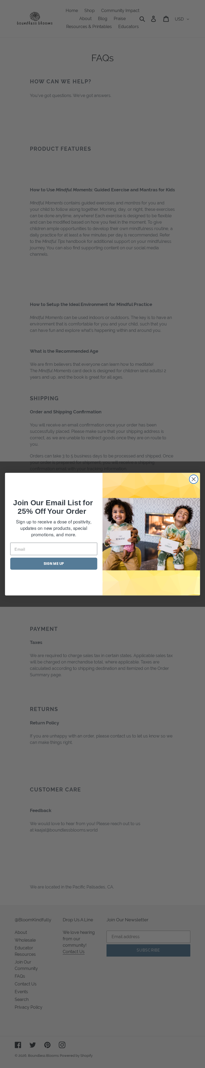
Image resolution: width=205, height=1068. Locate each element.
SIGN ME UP (54, 563)
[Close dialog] (193, 479)
